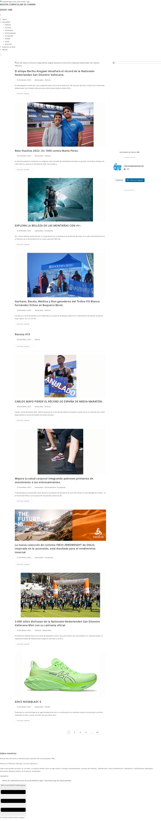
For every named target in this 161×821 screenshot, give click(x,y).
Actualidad (6, 22)
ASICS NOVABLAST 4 (28, 701)
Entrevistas (9, 30)
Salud (7, 41)
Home (4, 19)
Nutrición (8, 44)
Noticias (8, 25)
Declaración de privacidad (25, 781)
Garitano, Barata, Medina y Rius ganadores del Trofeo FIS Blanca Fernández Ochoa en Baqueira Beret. (57, 303)
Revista (4, 50)
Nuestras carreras (8, 47)
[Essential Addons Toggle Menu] (1, 54)
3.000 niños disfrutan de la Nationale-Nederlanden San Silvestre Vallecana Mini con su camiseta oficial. (57, 623)
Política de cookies (9, 781)
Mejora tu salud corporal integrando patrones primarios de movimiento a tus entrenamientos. (54, 480)
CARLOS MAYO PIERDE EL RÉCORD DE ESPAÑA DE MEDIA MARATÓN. (59, 401)
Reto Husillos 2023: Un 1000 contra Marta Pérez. (47, 150)
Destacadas (39, 80)
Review (7, 39)
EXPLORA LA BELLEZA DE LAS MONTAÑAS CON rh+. (48, 225)
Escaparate (9, 36)
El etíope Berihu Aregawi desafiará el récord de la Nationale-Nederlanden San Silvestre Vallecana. (55, 73)
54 (97, 732)
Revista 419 (22, 334)
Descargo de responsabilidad (60, 781)
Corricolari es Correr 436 (129, 152)
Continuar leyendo (24, 94)
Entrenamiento (10, 33)
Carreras (8, 28)
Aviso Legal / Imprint (42, 781)
